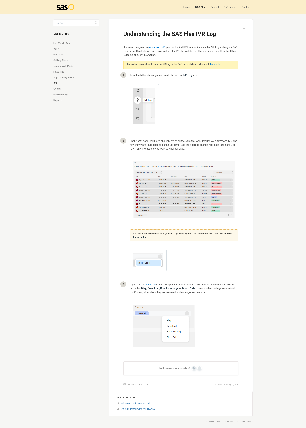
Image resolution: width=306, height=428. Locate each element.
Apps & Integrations (63, 77)
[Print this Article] (244, 29)
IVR (55, 83)
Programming (60, 94)
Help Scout (248, 421)
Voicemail (150, 284)
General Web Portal (63, 66)
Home (186, 7)
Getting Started (61, 60)
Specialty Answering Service (219, 421)
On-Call (57, 89)
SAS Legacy (230, 7)
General (215, 7)
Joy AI (56, 48)
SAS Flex (200, 7)
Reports (57, 100)
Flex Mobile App (61, 43)
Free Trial (58, 54)
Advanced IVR (157, 47)
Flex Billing (58, 71)
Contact (246, 7)
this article (214, 64)
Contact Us (143, 384)
